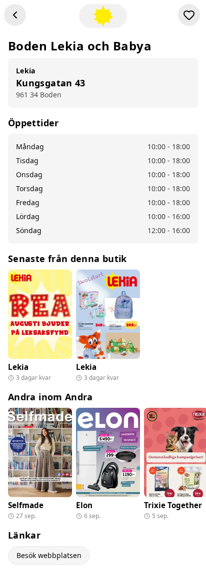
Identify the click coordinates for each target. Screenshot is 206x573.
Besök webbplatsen (49, 555)
